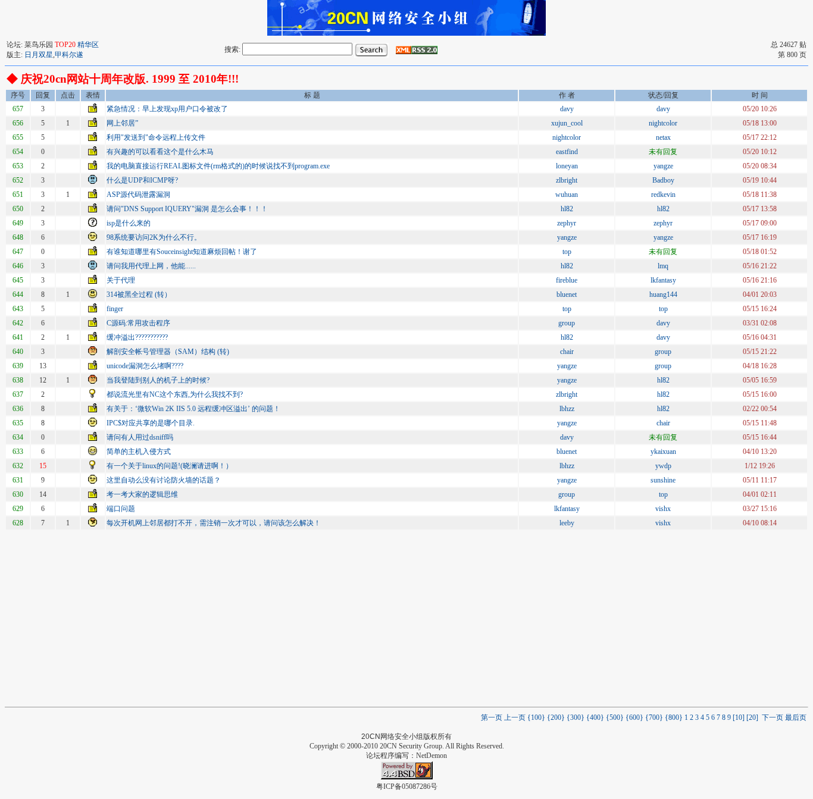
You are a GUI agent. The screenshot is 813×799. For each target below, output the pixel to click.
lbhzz (566, 409)
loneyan (567, 166)
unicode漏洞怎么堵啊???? (145, 366)
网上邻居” (122, 123)
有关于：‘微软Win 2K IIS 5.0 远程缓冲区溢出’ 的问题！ (193, 409)
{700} (654, 717)
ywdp (663, 466)
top (566, 251)
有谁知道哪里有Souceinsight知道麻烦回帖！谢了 (182, 251)
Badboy (663, 180)
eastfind (567, 152)
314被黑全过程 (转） (139, 294)
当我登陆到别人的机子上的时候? (158, 380)
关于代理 (121, 280)
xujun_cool (567, 123)
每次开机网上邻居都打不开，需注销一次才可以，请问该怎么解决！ (214, 523)
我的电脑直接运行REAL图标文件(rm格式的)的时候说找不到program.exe (218, 166)
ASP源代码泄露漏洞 (138, 194)
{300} (575, 717)
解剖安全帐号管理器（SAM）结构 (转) (168, 351)
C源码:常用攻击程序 (139, 323)
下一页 (772, 717)
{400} (595, 717)
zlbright (566, 180)
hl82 (567, 209)
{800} (674, 717)
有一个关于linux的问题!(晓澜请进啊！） (170, 466)
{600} (634, 717)
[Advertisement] (406, 617)
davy (567, 109)
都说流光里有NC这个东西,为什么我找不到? (175, 394)
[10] (739, 717)
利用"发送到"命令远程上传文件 (156, 137)
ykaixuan (663, 451)
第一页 (491, 717)
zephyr (566, 223)
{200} (556, 717)
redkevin (663, 194)
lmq (663, 266)
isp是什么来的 (129, 223)
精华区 (88, 44)
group (566, 323)
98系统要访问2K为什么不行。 (154, 237)
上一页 (515, 717)
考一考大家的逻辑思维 (142, 494)
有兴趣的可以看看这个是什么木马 (160, 152)
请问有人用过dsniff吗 (140, 437)
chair (567, 351)
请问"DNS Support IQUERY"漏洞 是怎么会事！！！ (187, 209)
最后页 (795, 717)
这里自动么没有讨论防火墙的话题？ (164, 480)
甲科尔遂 (69, 55)
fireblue (566, 280)
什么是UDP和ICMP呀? (142, 180)
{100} (536, 717)
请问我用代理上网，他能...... (151, 266)
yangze (663, 166)
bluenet (566, 294)
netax (663, 137)
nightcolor (663, 123)
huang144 (663, 294)
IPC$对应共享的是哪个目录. (151, 423)
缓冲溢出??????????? (137, 337)
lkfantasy (663, 280)
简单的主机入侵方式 (139, 451)
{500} (615, 717)
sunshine (663, 480)
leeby (566, 523)
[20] (752, 717)
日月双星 (38, 55)
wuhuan (566, 194)
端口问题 (121, 509)
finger (115, 309)
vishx (663, 509)
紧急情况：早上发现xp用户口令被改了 (167, 109)
